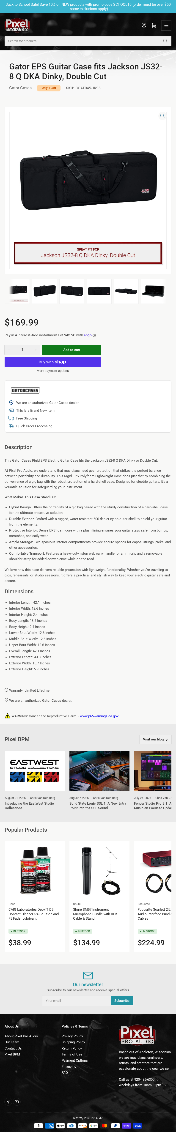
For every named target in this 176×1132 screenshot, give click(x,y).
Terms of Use (72, 1054)
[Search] (165, 41)
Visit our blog (153, 739)
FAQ (65, 1073)
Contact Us (13, 1048)
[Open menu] (166, 25)
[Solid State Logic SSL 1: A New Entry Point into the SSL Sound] (99, 771)
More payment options (53, 371)
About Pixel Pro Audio (21, 1036)
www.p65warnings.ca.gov (99, 716)
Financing (69, 1066)
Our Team (12, 1042)
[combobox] (88, 41)
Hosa (11, 904)
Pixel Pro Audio (93, 1118)
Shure (77, 904)
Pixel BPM (12, 1054)
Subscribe (121, 1001)
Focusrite (144, 904)
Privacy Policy (72, 1036)
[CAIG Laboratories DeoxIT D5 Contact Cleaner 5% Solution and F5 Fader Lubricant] (34, 870)
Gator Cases (20, 87)
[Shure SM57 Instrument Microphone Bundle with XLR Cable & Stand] (99, 870)
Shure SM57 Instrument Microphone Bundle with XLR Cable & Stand (95, 914)
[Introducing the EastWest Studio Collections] (35, 771)
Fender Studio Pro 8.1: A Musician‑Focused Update (154, 805)
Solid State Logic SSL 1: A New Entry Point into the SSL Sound (97, 805)
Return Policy (72, 1048)
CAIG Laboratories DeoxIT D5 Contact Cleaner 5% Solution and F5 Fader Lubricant (33, 914)
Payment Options (75, 1060)
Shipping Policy (73, 1042)
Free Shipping (26, 418)
